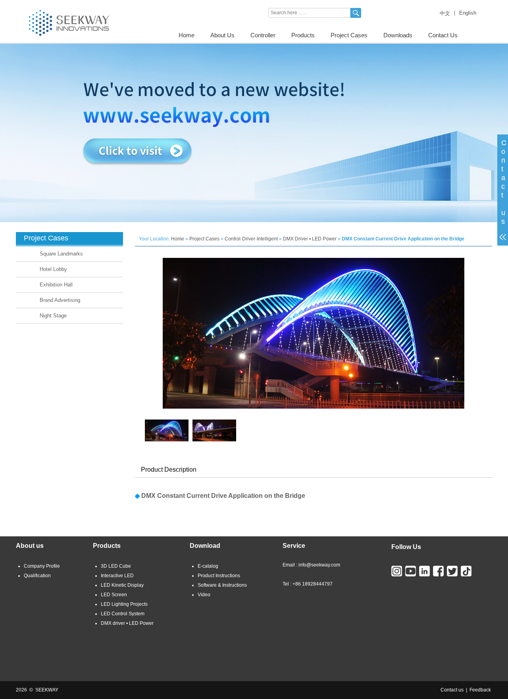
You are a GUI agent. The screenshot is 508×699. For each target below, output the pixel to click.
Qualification (37, 575)
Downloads (397, 35)
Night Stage (53, 316)
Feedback (480, 690)
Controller (262, 35)
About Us (222, 35)
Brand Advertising (60, 300)
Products (303, 35)
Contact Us (443, 35)
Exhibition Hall (56, 285)
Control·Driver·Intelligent (251, 239)
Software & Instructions (222, 585)
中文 (445, 13)
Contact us (452, 690)
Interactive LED (117, 575)
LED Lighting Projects (124, 604)
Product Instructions (219, 575)
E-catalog (208, 566)
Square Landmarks (61, 254)
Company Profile (42, 566)
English (467, 13)
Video (204, 594)
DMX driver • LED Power (127, 623)
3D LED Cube (116, 566)
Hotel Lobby (53, 269)
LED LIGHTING (32, 3)
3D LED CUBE (71, 3)
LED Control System (122, 613)
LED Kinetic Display (122, 585)
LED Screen (114, 594)
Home (186, 35)
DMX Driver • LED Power (310, 239)
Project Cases (349, 35)
